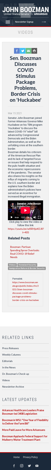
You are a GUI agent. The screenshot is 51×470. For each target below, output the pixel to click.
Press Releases (10, 348)
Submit (44, 22)
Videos (6, 380)
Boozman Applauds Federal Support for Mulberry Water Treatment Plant (24, 438)
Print (34, 51)
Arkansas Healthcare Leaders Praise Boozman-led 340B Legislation (23, 412)
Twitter (23, 51)
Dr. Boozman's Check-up (15, 373)
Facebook (17, 51)
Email (28, 51)
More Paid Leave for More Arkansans (23, 429)
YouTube (37, 465)
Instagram (21, 465)
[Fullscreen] (39, 217)
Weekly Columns (11, 354)
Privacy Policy (30, 457)
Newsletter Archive (13, 386)
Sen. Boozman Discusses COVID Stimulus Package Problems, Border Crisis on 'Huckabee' (25, 79)
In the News (9, 367)
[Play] (11, 217)
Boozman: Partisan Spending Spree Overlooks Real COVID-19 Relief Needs (24, 252)
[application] (25, 210)
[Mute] (34, 217)
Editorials (7, 361)
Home (16, 457)
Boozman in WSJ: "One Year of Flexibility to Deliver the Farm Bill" (25, 421)
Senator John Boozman (25, 10)
